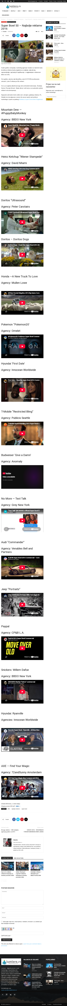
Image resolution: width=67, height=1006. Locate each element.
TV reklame (5, 11)
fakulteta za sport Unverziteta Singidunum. (31, 99)
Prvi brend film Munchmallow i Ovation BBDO (60, 28)
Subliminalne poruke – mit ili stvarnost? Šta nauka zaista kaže (37, 975)
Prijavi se (49, 99)
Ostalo (56, 11)
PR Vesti (36, 11)
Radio (30, 11)
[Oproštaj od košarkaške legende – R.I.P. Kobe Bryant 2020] (49, 36)
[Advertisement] (45, 6)
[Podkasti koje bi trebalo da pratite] (49, 52)
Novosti (49, 11)
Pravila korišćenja (57, 1004)
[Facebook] (5, 1)
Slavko (4, 31)
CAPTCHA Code (5, 935)
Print (24, 11)
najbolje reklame (16, 808)
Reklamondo (5, 15)
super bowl (24, 808)
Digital (13, 11)
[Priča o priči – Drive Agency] (49, 45)
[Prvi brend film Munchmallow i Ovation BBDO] (49, 28)
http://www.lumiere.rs (17, 842)
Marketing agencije (32, 1)
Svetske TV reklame (18, 19)
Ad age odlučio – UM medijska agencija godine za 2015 (9, 831)
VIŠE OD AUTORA (18, 858)
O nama (40, 1)
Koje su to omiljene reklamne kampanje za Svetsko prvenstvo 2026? (7, 873)
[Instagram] (8, 1)
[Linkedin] (11, 1)
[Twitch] (13, 1)
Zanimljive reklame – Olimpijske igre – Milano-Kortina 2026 (36, 873)
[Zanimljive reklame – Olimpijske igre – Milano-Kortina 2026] (37, 866)
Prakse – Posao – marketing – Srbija (57, 1)
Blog (43, 11)
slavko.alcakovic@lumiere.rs (9, 990)
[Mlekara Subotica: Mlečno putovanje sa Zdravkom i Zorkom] (49, 58)
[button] (2, 1)
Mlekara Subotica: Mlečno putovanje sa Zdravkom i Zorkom (59, 59)
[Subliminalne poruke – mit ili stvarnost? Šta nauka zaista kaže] (27, 975)
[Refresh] (14, 928)
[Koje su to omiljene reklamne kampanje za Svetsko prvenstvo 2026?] (7, 866)
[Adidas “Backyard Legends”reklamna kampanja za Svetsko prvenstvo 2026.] (22, 866)
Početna (3, 19)
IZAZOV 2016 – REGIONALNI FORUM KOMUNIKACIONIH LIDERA (33, 831)
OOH (19, 11)
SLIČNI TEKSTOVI (7, 858)
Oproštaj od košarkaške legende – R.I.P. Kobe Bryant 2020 (59, 36)
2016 (9, 808)
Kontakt (46, 1)
